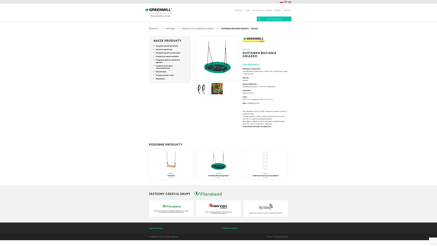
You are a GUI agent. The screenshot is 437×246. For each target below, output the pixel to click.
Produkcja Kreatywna (280, 237)
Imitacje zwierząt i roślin (165, 75)
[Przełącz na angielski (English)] (285, 2)
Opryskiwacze (161, 72)
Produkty (154, 29)
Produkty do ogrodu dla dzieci (198, 29)
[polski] (281, 2)
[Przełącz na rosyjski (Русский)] (290, 2)
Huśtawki (170, 29)
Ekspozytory (160, 79)
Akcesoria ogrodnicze (164, 49)
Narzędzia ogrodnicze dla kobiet (168, 53)
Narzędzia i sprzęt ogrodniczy (167, 46)
